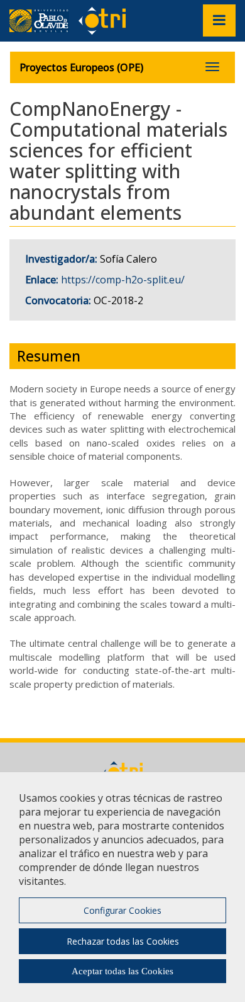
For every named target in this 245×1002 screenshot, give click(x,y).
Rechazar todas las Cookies (123, 941)
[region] (122, 886)
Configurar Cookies (122, 910)
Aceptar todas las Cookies (122, 971)
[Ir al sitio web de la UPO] (44, 20)
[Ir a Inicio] (102, 20)
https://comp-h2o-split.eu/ (123, 280)
